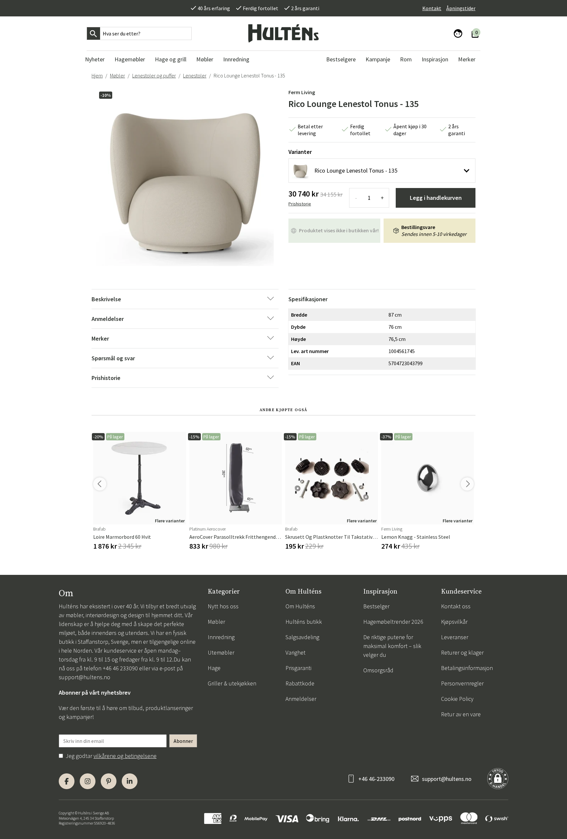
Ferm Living (301, 92)
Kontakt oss (456, 606)
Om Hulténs (300, 606)
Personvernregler (462, 683)
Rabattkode (299, 683)
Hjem (97, 75)
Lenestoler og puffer (154, 75)
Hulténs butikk (303, 621)
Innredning (221, 637)
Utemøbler (221, 652)
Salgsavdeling (302, 637)
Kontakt (431, 8)
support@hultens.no (84, 677)
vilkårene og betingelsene (125, 756)
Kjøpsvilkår (454, 621)
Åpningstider (460, 8)
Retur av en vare (461, 714)
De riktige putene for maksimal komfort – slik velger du (392, 646)
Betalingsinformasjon (467, 668)
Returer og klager (462, 652)
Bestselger (376, 606)
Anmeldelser (300, 699)
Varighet (295, 652)
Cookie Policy (457, 699)
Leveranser (454, 637)
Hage (214, 668)
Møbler (117, 75)
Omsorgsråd (378, 670)
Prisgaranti (298, 668)
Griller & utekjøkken (232, 683)
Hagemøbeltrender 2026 (393, 621)
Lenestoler (194, 75)
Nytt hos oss (223, 606)
